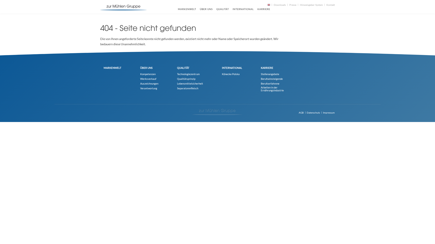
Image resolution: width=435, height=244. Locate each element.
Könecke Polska (231, 74)
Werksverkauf (148, 78)
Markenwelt (187, 9)
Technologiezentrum (188, 74)
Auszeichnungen (149, 83)
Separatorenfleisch (187, 88)
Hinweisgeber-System (311, 4)
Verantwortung (148, 88)
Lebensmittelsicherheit (190, 83)
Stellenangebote (270, 74)
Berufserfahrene (270, 83)
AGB (301, 112)
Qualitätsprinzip (186, 78)
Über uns (206, 9)
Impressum (329, 112)
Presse (292, 4)
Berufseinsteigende (272, 78)
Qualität (222, 9)
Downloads (280, 4)
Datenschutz (313, 112)
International (243, 9)
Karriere (263, 9)
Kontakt (330, 4)
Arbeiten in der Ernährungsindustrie (272, 89)
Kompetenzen (148, 74)
